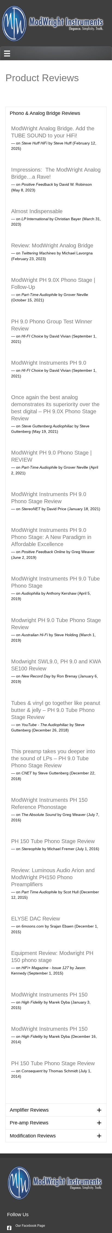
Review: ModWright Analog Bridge (52, 245)
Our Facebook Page (30, 1226)
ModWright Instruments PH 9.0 (48, 363)
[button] (56, 113)
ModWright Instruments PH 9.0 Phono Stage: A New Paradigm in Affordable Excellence (51, 537)
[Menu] (7, 53)
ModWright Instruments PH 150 (49, 995)
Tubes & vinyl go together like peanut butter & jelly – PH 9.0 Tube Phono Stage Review (55, 710)
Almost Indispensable (37, 211)
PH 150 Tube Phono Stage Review (53, 841)
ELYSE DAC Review (35, 919)
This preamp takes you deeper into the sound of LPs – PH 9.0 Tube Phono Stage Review (53, 758)
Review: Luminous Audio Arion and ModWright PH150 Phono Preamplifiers (53, 877)
